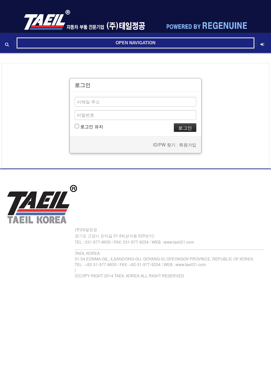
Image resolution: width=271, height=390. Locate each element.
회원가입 (187, 144)
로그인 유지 (91, 126)
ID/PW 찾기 (164, 144)
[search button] (7, 43)
